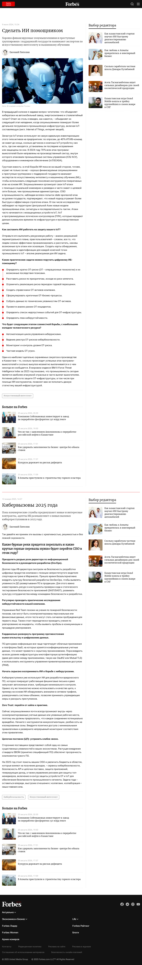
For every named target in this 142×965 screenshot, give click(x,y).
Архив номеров (10, 939)
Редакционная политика (29, 946)
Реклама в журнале (81, 946)
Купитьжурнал (8, 4)
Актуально (8, 912)
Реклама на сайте (56, 946)
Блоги (75, 932)
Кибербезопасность (14, 797)
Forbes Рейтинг (80, 925)
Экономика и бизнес (13, 919)
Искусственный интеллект (18, 395)
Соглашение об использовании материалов (23, 952)
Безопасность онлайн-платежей (66, 952)
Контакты (6, 946)
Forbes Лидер (9, 925)
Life (74, 919)
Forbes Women (10, 932)
